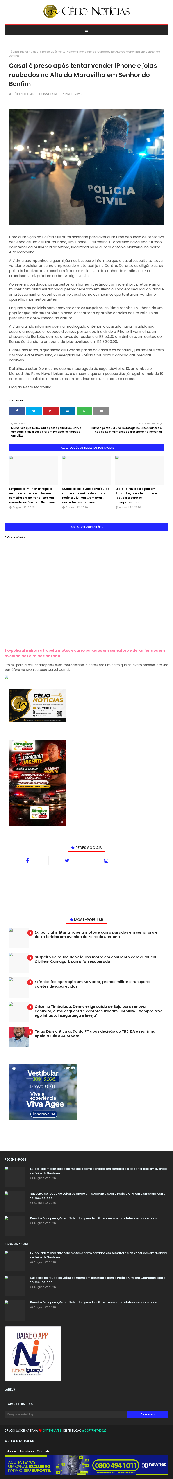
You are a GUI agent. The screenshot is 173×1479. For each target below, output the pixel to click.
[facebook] (27, 860)
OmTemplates (52, 1430)
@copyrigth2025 (94, 1430)
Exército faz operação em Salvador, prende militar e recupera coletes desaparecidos (136, 495)
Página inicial (18, 52)
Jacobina (26, 1451)
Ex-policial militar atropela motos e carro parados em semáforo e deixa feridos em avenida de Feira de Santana (32, 495)
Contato (43, 1451)
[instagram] (106, 860)
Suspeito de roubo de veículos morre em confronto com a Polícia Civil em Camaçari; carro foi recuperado (85, 495)
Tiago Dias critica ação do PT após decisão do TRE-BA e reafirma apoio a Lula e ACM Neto (95, 1033)
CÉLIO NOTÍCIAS (23, 94)
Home (11, 1451)
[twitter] (67, 860)
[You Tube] (145, 860)
